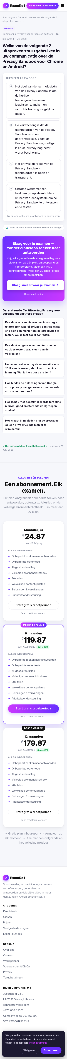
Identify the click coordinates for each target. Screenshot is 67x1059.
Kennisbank (10, 911)
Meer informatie (38, 1042)
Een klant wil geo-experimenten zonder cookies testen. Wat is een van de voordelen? (30, 349)
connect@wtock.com (16, 1004)
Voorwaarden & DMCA (16, 966)
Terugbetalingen (13, 977)
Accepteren (51, 1050)
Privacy (7, 971)
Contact (8, 955)
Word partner (11, 960)
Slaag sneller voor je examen (35, 285)
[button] (33, 571)
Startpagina (9, 17)
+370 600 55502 (13, 1010)
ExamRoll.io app (12, 933)
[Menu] (63, 5)
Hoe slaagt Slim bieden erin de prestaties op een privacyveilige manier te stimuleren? (31, 424)
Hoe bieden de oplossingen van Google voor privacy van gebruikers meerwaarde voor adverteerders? (32, 387)
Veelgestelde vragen (16, 928)
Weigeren (29, 1050)
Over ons (8, 949)
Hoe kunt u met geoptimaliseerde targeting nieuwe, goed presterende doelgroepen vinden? (33, 406)
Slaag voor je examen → (42, 5)
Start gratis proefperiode (33, 605)
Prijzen (7, 922)
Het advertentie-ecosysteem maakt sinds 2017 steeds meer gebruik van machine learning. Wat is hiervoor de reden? (32, 368)
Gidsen (7, 916)
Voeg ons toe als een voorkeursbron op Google (35, 227)
